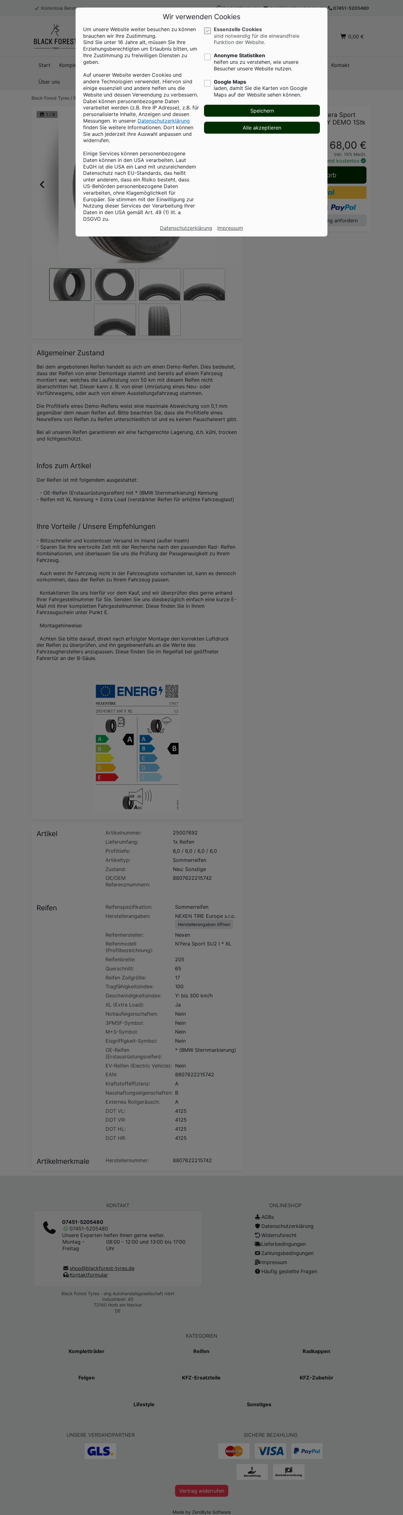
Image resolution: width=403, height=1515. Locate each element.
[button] (262, 111)
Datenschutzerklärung (164, 121)
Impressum (230, 228)
